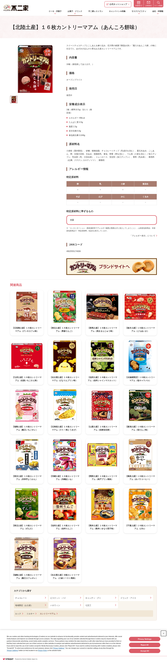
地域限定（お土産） (24, 605)
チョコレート (21, 598)
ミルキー (30, 614)
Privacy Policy (42, 650)
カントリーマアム (48, 614)
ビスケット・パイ (58, 598)
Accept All (144, 651)
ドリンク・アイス (128, 598)
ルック (18, 614)
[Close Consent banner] (163, 633)
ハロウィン (55, 605)
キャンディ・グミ (93, 598)
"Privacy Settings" (59, 648)
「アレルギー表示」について (142, 236)
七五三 (88, 605)
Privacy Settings (144, 639)
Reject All (145, 645)
